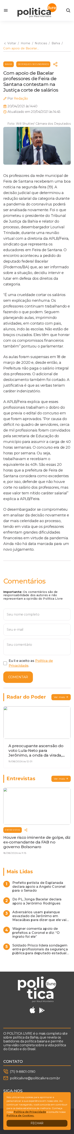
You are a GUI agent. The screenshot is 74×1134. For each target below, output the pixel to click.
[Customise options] (68, 10)
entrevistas (12, 830)
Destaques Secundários (33, 64)
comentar (18, 677)
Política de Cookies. (20, 1115)
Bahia (8, 64)
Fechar (37, 1123)
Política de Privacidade (30, 1111)
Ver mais (59, 697)
